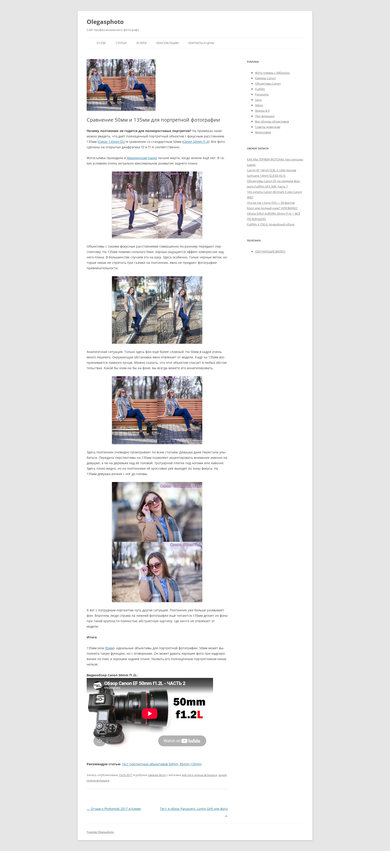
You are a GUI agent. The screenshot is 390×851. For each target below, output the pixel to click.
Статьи (121, 43)
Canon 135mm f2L (111, 141)
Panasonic (262, 94)
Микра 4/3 (262, 111)
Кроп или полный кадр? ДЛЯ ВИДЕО (272, 208)
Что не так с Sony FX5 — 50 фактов (271, 203)
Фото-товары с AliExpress (272, 73)
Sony (258, 100)
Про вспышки (264, 116)
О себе (101, 43)
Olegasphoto (105, 22)
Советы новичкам (267, 127)
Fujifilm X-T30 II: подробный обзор (271, 224)
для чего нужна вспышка (199, 775)
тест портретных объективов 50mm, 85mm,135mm (162, 764)
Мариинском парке (142, 158)
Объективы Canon (268, 83)
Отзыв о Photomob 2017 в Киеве (114, 809)
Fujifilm (260, 89)
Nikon (259, 105)
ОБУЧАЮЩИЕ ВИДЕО (270, 251)
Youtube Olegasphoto (100, 832)
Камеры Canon (265, 78)
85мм (109, 648)
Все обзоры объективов (272, 121)
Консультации (167, 43)
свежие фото (157, 775)
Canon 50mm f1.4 (195, 141)
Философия (263, 132)
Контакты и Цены (201, 43)
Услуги (141, 43)
